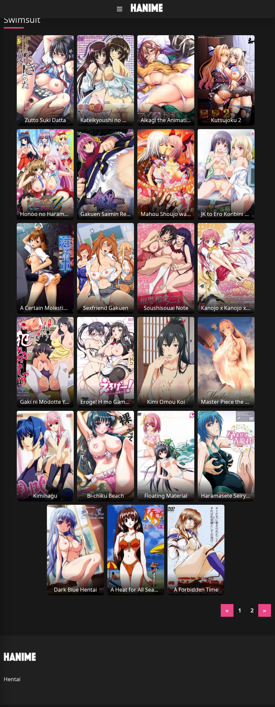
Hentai (12, 679)
